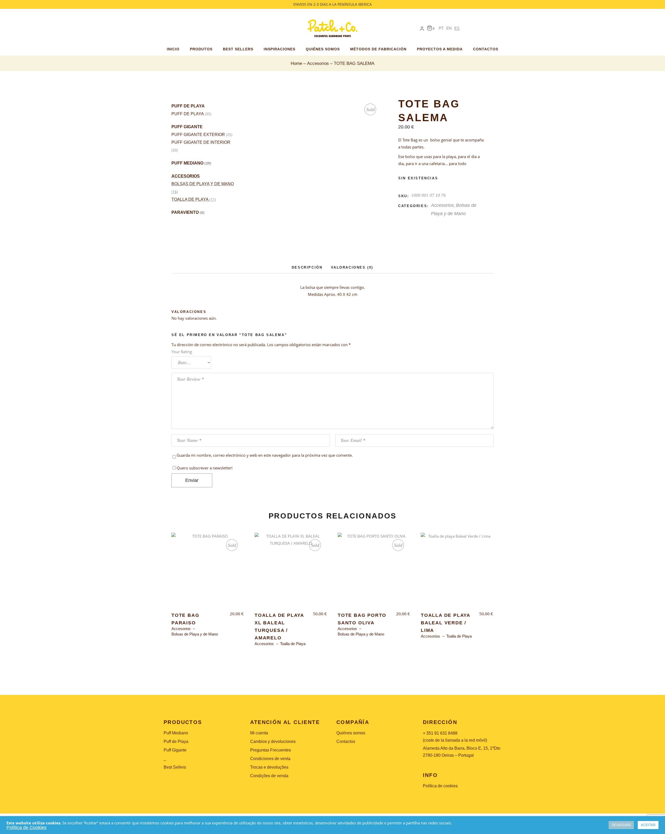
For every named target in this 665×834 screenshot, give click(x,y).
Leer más (208, 573)
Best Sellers (175, 767)
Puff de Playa (188, 106)
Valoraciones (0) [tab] (352, 267)
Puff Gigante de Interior (200, 142)
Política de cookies (440, 786)
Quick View (186, 541)
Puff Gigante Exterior (198, 134)
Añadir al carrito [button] (457, 573)
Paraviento (185, 212)
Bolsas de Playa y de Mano (202, 184)
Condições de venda (269, 776)
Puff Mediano (187, 163)
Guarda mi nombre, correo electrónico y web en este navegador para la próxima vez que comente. (265, 455)
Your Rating (181, 351)
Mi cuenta (259, 733)
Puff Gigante (187, 127)
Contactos (345, 741)
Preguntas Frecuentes (270, 750)
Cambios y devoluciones (273, 741)
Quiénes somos (350, 733)
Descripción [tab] (307, 267)
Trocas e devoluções (269, 767)
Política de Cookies (26, 827)
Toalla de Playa (190, 199)
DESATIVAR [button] (621, 825)
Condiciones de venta (270, 758)
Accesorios (185, 176)
